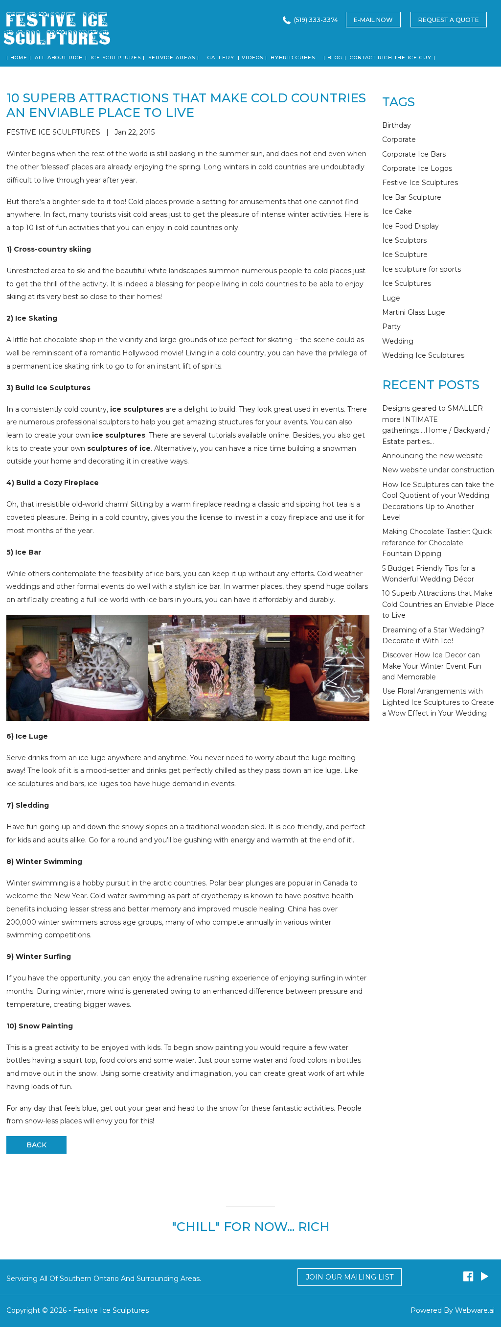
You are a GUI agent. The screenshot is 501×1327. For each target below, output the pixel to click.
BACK (36, 1145)
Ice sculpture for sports (421, 269)
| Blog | (334, 57)
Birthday (396, 125)
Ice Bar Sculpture (411, 197)
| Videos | (252, 57)
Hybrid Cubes (293, 57)
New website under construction (438, 470)
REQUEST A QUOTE (448, 19)
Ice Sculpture (405, 254)
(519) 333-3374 (316, 19)
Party (391, 326)
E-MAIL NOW (373, 19)
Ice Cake (397, 211)
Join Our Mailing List (349, 1277)
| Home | (18, 57)
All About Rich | (61, 57)
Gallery (220, 57)
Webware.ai (475, 1310)
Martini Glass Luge (413, 312)
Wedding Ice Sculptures (423, 355)
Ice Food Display (410, 226)
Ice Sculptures (406, 283)
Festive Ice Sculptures (420, 182)
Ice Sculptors (404, 240)
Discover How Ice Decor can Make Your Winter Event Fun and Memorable (431, 666)
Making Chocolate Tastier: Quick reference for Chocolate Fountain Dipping (437, 542)
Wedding (397, 341)
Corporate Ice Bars (414, 154)
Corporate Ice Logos (417, 168)
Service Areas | (173, 57)
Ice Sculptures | (118, 57)
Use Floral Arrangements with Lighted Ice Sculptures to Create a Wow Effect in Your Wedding (438, 702)
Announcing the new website (432, 455)
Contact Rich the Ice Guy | (392, 57)
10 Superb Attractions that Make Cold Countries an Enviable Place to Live (438, 604)
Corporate (399, 139)
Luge (391, 298)
